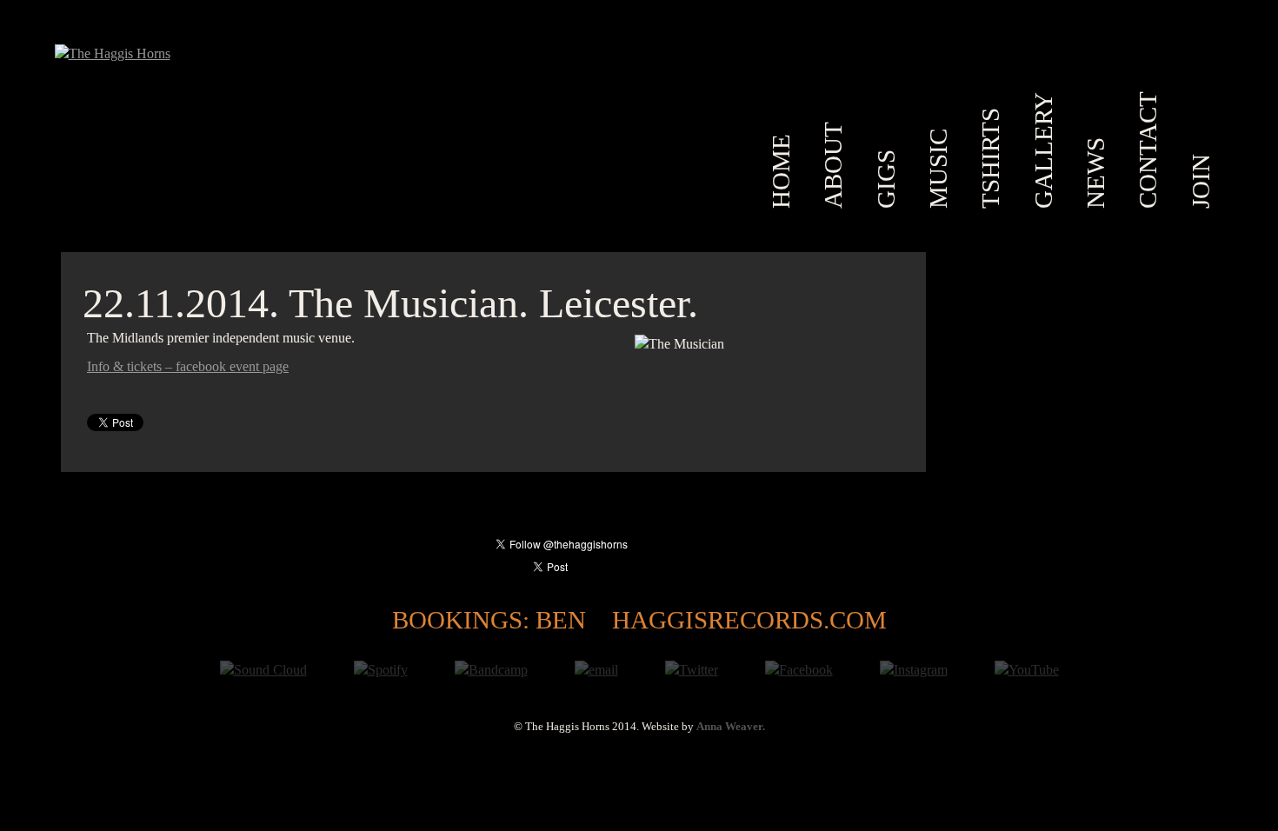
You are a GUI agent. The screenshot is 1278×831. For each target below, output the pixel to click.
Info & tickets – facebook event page (188, 366)
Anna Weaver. (730, 727)
